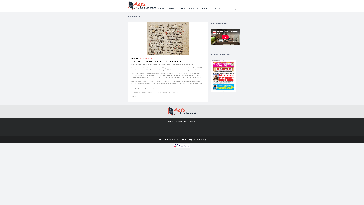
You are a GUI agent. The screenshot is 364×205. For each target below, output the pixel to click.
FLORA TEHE (135, 58)
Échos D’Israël (193, 8)
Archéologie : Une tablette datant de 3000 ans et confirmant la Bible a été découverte (157, 92)
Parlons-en (170, 8)
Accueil (171, 121)
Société (213, 8)
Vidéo (221, 8)
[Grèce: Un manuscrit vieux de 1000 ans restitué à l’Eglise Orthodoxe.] (168, 38)
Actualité (161, 8)
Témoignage (204, 8)
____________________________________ (141, 8)
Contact (193, 121)
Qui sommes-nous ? (181, 121)
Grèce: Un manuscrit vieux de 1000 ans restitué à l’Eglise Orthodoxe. (156, 61)
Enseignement (181, 8)
